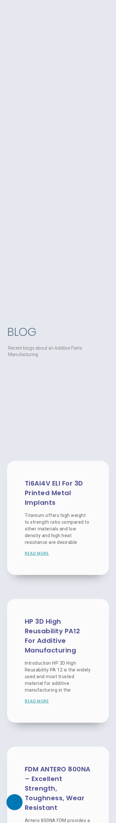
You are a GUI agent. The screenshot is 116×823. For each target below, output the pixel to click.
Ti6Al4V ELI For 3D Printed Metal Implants (54, 493)
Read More (37, 553)
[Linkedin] (14, 802)
